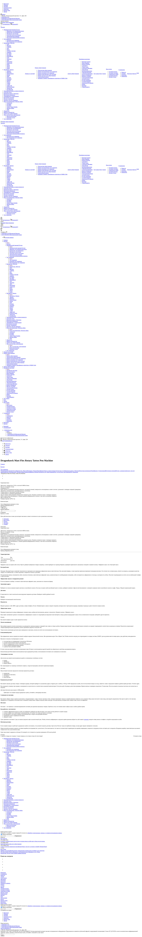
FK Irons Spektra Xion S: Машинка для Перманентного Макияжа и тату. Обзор (20, 852)
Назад (8, 242)
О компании (10, 415)
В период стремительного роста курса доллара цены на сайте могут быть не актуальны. (23, 841)
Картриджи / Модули (14, 266)
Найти (2, 935)
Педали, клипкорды (121, 470)
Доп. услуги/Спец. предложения (17, 346)
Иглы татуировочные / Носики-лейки (18, 330)
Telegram (6, 5)
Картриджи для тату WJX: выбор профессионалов (13, 853)
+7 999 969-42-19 (5, 17)
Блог (2, 896)
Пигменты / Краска (14, 296)
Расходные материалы (85, 470)
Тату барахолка (74, 472)
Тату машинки (13, 260)
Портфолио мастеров (12, 370)
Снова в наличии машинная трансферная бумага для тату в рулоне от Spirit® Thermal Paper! (24, 846)
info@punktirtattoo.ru (7, 440)
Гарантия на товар (5, 891)
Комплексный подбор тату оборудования (11, 844)
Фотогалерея (4, 898)
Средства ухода (61, 470)
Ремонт (2, 884)
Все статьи (3, 849)
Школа (2, 887)
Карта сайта (4, 903)
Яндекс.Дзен (7, 10)
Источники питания (110, 470)
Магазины (3, 879)
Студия (2, 886)
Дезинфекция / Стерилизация (98, 470)
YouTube (6, 6)
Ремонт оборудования (12, 355)
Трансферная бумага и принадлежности (47, 470)
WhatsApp (6, 9)
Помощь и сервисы (5, 883)
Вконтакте (6, 3)
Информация (4, 894)
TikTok (5, 11)
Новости (3, 875)
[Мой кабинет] (1, 218)
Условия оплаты (5, 888)
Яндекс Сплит (4, 892)
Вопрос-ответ (4, 900)
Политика (3, 880)
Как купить (9, 405)
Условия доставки (5, 890)
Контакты (3, 902)
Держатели (27, 472)
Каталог (9, 244)
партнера (86, 719)
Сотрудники (4, 878)
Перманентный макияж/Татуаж (17, 248)
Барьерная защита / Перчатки (72, 470)
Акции (2, 876)
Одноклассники (8, 7)
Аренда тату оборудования (47, 472)
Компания (3, 872)
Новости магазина (7, 834)
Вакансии (3, 882)
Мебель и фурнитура (35, 472)
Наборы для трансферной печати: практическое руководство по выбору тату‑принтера (22, 850)
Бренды (2, 895)
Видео (2, 899)
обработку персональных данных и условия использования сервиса (45, 833)
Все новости (4, 838)
